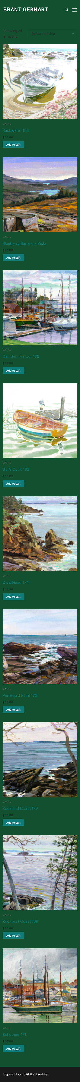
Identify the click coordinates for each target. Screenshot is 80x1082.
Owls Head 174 (16, 582)
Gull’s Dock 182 (16, 469)
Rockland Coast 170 (20, 808)
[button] (13, 144)
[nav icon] (74, 9)
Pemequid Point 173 (20, 695)
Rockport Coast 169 (20, 921)
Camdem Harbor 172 (21, 356)
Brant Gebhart (25, 9)
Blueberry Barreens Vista (24, 243)
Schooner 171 (14, 1034)
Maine (7, 123)
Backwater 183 (16, 130)
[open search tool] (66, 10)
